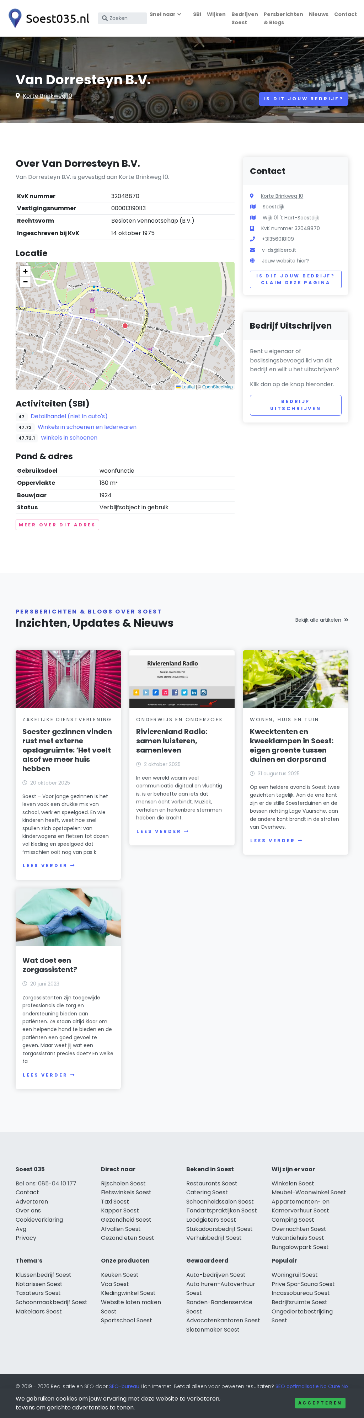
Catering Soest (207, 1192)
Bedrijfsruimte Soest (299, 1302)
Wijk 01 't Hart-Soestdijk (291, 217)
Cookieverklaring (39, 1220)
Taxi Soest (115, 1201)
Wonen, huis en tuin (284, 719)
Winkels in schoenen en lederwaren (87, 427)
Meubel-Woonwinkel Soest (309, 1192)
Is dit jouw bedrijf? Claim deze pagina (295, 279)
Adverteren (32, 1201)
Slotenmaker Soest (213, 1330)
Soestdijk (273, 206)
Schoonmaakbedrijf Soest (51, 1302)
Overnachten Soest (299, 1229)
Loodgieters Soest (211, 1220)
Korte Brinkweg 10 (47, 96)
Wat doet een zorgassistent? (49, 964)
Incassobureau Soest (301, 1293)
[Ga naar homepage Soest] (47, 18)
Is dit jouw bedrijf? (303, 99)
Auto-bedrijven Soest (216, 1275)
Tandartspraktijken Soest (221, 1210)
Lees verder (45, 865)
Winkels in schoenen (69, 438)
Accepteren (320, 1403)
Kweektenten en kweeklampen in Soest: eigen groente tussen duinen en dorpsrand (291, 745)
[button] (125, 326)
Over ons (28, 1210)
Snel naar (163, 14)
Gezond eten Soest (127, 1238)
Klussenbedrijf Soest (43, 1275)
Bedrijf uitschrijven (295, 404)
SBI (197, 14)
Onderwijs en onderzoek (179, 719)
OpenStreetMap (217, 386)
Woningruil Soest (295, 1275)
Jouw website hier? (285, 260)
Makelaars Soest (39, 1311)
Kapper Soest (120, 1210)
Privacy (26, 1238)
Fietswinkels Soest (126, 1192)
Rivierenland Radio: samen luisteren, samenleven (171, 741)
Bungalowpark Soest (300, 1247)
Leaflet (188, 386)
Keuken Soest (120, 1275)
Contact (345, 14)
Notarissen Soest (39, 1284)
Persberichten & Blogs (283, 18)
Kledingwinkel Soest (128, 1293)
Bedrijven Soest (244, 18)
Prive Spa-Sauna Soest (303, 1284)
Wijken (216, 14)
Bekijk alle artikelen (318, 619)
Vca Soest (115, 1284)
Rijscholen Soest (123, 1183)
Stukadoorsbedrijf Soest (219, 1229)
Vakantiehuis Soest (298, 1238)
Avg (21, 1229)
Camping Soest (293, 1220)
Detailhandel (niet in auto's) (69, 416)
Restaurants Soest (211, 1183)
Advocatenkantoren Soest (223, 1320)
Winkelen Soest (293, 1183)
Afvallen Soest (121, 1229)
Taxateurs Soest (38, 1293)
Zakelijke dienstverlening (67, 719)
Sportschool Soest (126, 1320)
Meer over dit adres (57, 525)
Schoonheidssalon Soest (220, 1201)
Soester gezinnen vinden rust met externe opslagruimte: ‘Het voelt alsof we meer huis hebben (67, 750)
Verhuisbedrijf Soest (214, 1238)
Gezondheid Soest (126, 1220)
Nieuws (318, 14)
